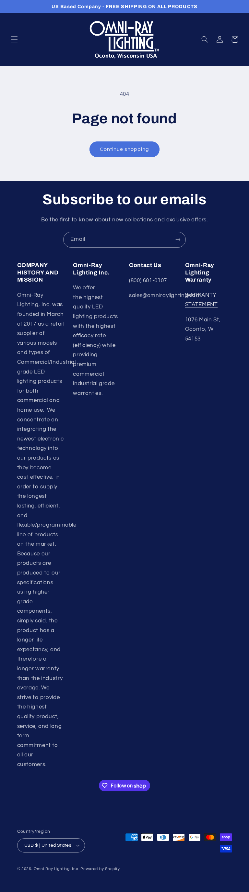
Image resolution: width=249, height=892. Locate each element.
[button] (14, 39)
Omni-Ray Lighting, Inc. (56, 869)
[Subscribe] (178, 240)
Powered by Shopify (100, 869)
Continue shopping (124, 149)
